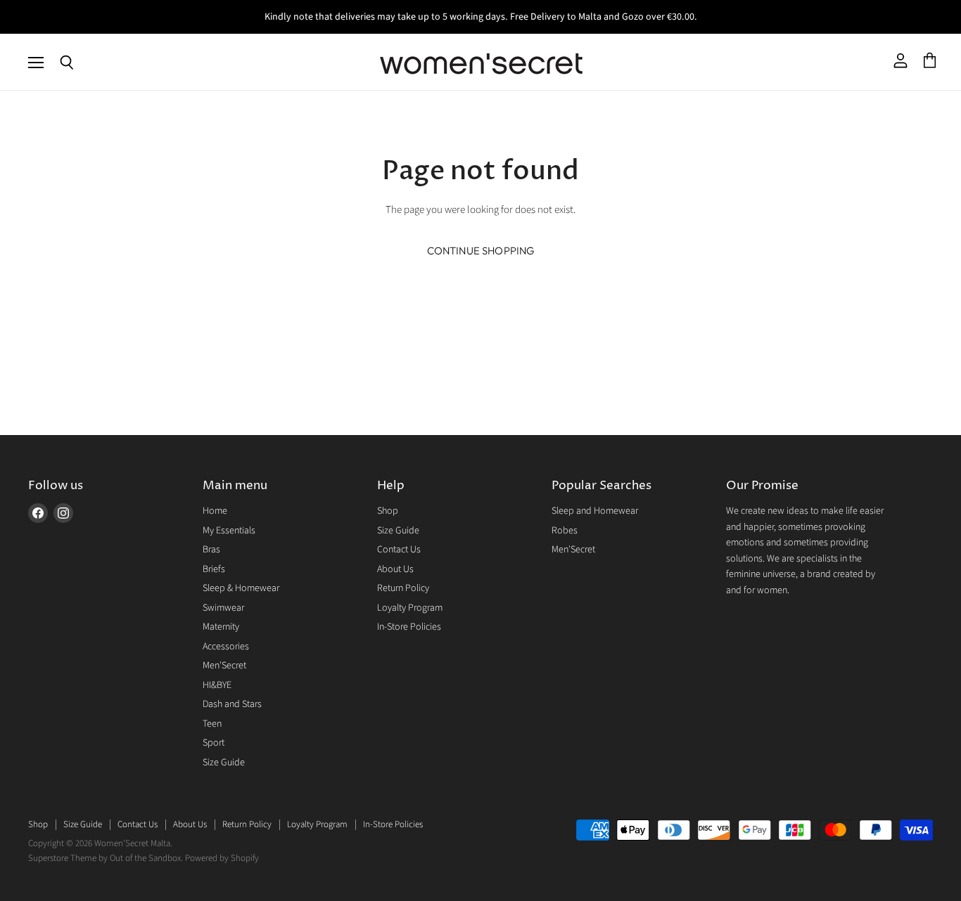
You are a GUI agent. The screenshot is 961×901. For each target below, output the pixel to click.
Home (215, 511)
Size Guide (224, 763)
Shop (387, 511)
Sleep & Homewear (241, 588)
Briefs (214, 569)
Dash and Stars (232, 704)
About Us (395, 569)
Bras (211, 550)
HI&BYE (217, 685)
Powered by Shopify (222, 858)
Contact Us (399, 550)
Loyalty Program (410, 608)
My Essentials (229, 531)
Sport (213, 743)
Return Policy (403, 588)
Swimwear (223, 608)
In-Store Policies (409, 627)
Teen (212, 724)
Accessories (226, 647)
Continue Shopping (481, 250)
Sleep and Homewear (595, 511)
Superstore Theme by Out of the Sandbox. (105, 858)
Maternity (221, 627)
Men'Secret (224, 666)
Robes (565, 531)
